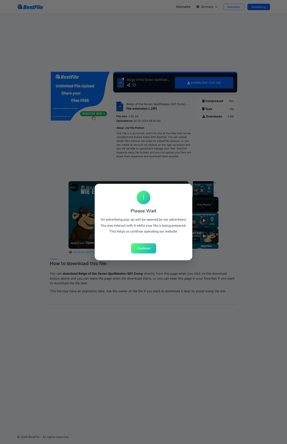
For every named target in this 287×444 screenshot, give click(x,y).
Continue (143, 248)
